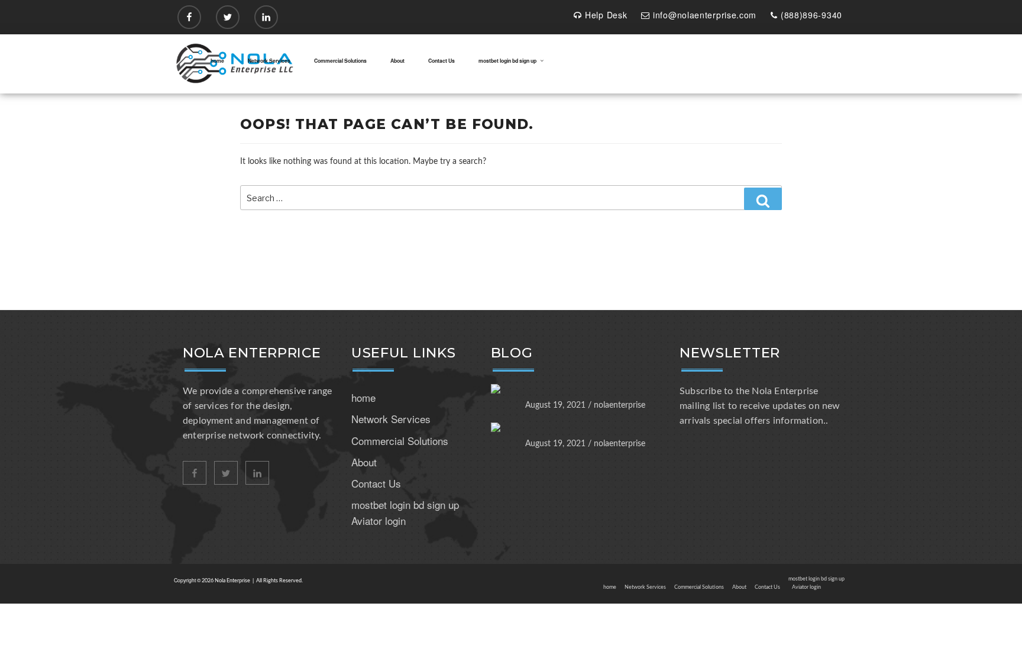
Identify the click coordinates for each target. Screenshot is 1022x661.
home (217, 61)
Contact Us (441, 61)
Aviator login (378, 520)
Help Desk (606, 15)
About (397, 61)
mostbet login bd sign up (507, 61)
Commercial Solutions (340, 61)
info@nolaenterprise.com (704, 15)
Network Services (269, 61)
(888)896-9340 (811, 15)
